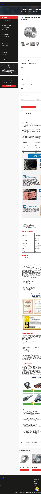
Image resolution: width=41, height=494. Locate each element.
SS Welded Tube (4, 29)
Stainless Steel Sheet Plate (6, 32)
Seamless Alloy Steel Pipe (6, 20)
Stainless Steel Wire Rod (19, 11)
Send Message (28, 106)
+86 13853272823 (10, 80)
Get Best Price (24, 469)
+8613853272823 (9, 82)
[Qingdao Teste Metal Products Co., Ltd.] (3, 4)
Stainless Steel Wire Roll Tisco (31, 442)
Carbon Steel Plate (5, 41)
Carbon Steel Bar (4, 47)
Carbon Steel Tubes (5, 45)
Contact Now (8, 85)
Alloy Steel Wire (4, 59)
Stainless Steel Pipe (5, 27)
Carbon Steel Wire (5, 50)
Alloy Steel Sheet (5, 52)
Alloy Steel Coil (4, 54)
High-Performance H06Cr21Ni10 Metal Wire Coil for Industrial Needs (24, 466)
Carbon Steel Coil (5, 43)
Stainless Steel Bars (5, 36)
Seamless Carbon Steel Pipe (6, 25)
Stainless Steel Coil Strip (6, 34)
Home (14, 11)
